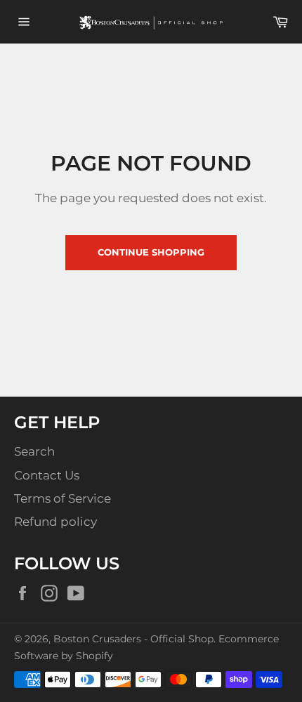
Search (34, 451)
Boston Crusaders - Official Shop (133, 638)
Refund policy (55, 522)
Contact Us (46, 475)
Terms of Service (62, 498)
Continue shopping (151, 252)
